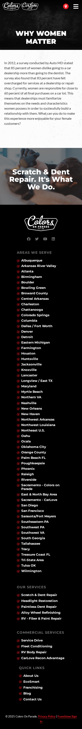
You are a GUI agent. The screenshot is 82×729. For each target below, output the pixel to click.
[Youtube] (45, 239)
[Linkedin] (53, 239)
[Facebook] (28, 239)
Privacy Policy (47, 716)
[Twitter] (37, 239)
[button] (76, 6)
